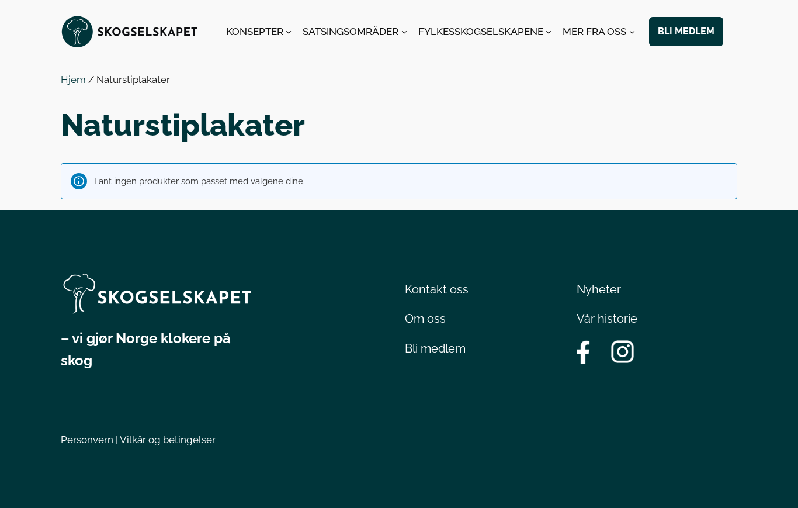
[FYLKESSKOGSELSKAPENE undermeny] (548, 31)
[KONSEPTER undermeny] (289, 31)
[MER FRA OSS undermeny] (632, 31)
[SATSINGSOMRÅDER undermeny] (404, 31)
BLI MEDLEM (686, 31)
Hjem (73, 79)
